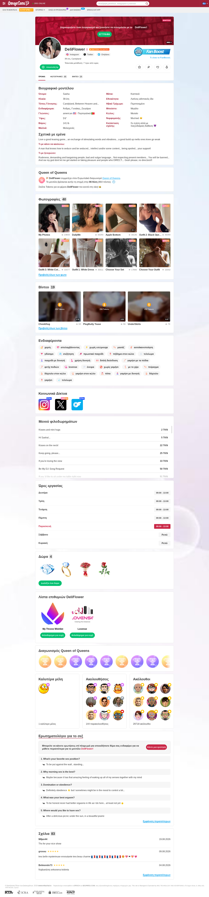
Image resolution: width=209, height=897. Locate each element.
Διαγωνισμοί (75, 10)
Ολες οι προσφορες (57, 10)
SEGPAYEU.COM (89, 885)
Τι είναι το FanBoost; (160, 57)
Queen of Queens (111, 178)
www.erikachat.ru (44, 885)
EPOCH (77, 885)
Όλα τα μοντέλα (10, 10)
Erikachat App (93, 10)
